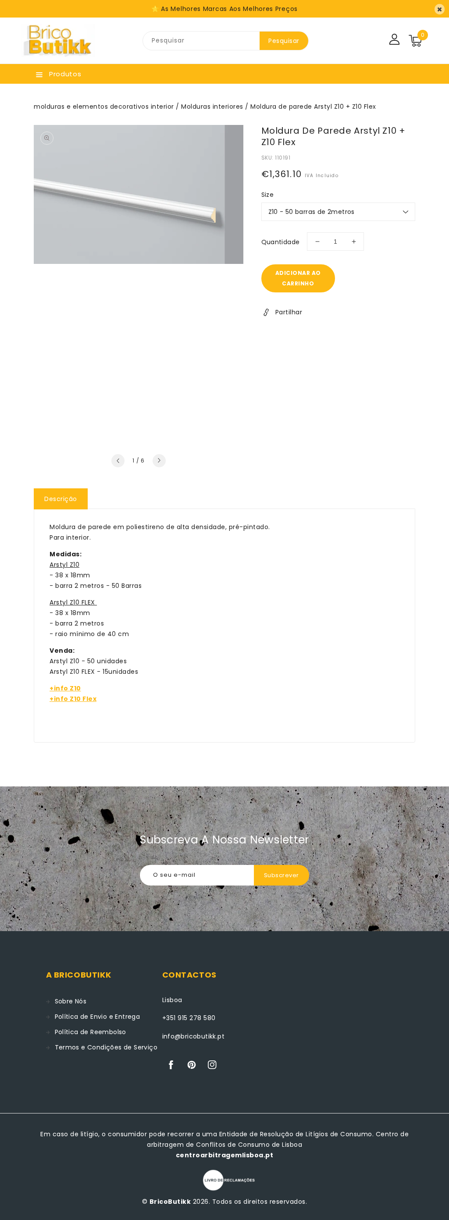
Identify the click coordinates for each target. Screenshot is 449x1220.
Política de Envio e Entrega (97, 1016)
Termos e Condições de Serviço (106, 1047)
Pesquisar (283, 40)
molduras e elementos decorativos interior (104, 106)
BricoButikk (170, 1201)
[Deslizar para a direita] (159, 460)
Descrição (60, 498)
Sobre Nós (71, 1001)
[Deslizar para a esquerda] (118, 460)
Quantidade (280, 242)
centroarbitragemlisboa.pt (225, 1155)
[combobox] (201, 41)
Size (267, 194)
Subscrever (281, 875)
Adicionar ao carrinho (298, 278)
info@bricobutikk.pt (193, 1036)
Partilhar (289, 312)
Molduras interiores (212, 106)
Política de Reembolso (90, 1032)
